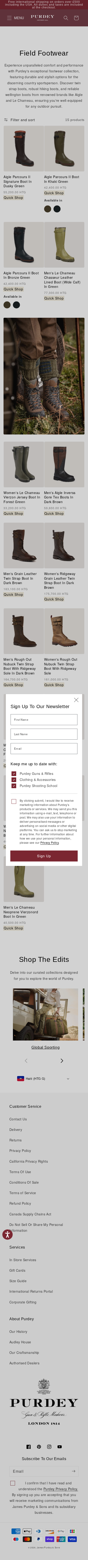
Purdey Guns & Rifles (36, 773)
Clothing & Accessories (38, 779)
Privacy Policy (49, 842)
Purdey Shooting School (38, 785)
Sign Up (44, 855)
